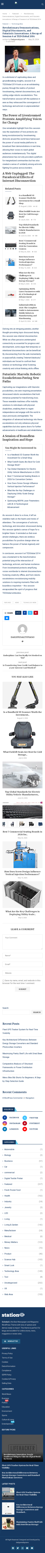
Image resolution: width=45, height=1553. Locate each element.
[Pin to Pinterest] (36, 613)
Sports (4, 1415)
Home (4, 14)
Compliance (6, 1370)
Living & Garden (23, 1225)
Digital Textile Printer (23, 1178)
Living (23, 1219)
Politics (5, 1402)
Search (5, 1008)
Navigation (30, 1098)
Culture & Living (8, 1419)
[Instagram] (22, 1548)
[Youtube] (27, 1548)
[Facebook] (13, 1548)
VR (23, 1288)
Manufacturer (23, 1230)
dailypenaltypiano (18, 40)
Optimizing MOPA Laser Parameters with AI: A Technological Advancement (23, 504)
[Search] (42, 4)
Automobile (23, 1149)
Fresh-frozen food (23, 1190)
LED (23, 1213)
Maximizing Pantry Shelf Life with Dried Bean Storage (29, 1523)
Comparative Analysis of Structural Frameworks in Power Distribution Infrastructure (17, 1067)
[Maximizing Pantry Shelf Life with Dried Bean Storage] (8, 1523)
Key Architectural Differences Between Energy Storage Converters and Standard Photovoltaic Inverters (20, 1043)
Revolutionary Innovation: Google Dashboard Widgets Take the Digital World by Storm (22, 1456)
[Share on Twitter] (30, 613)
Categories (8, 1389)
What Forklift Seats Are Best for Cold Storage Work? (29, 214)
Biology (23, 1155)
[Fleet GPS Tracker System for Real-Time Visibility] (8, 1493)
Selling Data (6, 1383)
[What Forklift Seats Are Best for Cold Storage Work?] (10, 215)
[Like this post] (19, 613)
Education (6, 1407)
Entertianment (7, 1424)
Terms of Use (7, 1358)
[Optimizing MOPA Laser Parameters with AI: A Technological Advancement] (10, 294)
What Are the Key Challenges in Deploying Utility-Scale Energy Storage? (21, 493)
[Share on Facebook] (25, 613)
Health (23, 1196)
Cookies (5, 1362)
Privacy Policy (7, 1353)
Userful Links (9, 1348)
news (17, 602)
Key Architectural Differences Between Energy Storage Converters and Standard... (29, 1508)
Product (23, 1254)
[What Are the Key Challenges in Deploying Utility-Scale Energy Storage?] (10, 278)
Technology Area (29, 602)
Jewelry (23, 1207)
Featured (15, 14)
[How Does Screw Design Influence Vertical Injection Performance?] (10, 262)
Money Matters (23, 1242)
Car (23, 1167)
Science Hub (23, 1259)
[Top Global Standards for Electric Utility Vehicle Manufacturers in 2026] (10, 230)
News (23, 1248)
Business (23, 1161)
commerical (23, 1172)
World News (6, 1394)
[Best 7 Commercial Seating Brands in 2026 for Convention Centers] (10, 246)
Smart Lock (23, 1265)
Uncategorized (23, 1283)
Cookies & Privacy (9, 1379)
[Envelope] (32, 1548)
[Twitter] (18, 1548)
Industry (23, 1201)
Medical (23, 1236)
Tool (23, 1277)
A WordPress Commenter (12, 1098)
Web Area (23, 1294)
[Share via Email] (6, 618)
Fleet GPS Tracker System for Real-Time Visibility (28, 1493)
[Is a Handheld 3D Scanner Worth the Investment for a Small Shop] (10, 201)
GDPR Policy (6, 1375)
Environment (7, 1411)
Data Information (8, 1366)
